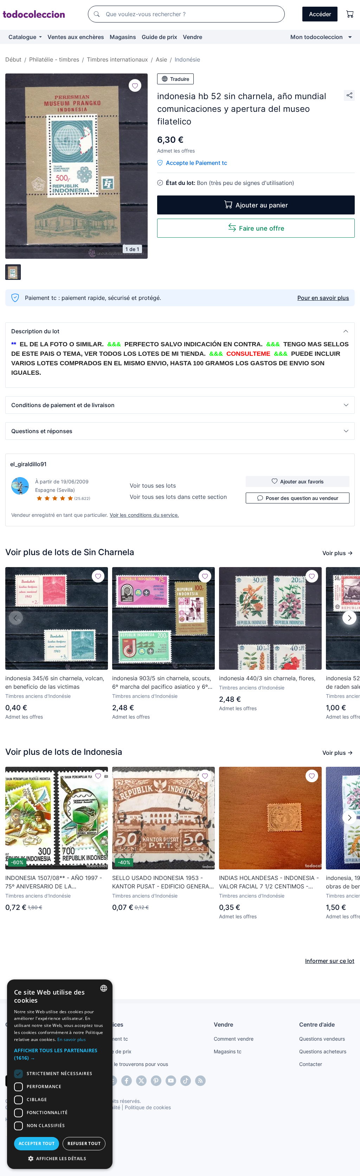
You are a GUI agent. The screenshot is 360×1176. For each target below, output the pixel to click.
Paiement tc (114, 1039)
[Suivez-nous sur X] (141, 1080)
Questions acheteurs (322, 1051)
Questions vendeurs (322, 1039)
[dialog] (59, 1074)
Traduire (179, 79)
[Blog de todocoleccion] (200, 1080)
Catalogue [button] (23, 36)
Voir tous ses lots (153, 485)
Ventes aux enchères (75, 36)
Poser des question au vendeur (302, 498)
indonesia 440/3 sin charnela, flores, (267, 678)
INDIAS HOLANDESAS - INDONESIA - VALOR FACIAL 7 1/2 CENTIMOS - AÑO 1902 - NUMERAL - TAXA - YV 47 (269, 882)
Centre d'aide (317, 1024)
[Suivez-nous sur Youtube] (171, 1080)
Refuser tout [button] (84, 1143)
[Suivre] (135, 85)
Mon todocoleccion (316, 36)
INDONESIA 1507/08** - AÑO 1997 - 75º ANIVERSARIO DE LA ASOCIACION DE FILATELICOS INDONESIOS (53, 882)
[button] (180, 331)
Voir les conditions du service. (144, 515)
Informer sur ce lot (329, 960)
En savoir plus (71, 1039)
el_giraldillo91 (28, 464)
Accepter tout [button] (36, 1143)
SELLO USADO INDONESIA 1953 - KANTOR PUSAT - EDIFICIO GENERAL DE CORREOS (162, 882)
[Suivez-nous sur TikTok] (185, 1080)
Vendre (192, 36)
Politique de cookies (148, 1107)
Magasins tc (228, 1051)
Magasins (123, 36)
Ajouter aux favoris (302, 481)
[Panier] (350, 14)
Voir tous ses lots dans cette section (178, 496)
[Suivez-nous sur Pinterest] (156, 1080)
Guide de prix (159, 36)
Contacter (310, 1064)
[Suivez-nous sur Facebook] (126, 1080)
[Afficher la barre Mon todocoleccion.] (350, 37)
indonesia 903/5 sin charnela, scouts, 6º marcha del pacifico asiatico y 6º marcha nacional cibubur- (161, 683)
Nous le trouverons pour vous (134, 1064)
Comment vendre (233, 1039)
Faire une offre (261, 228)
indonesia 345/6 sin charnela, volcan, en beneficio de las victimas (54, 682)
